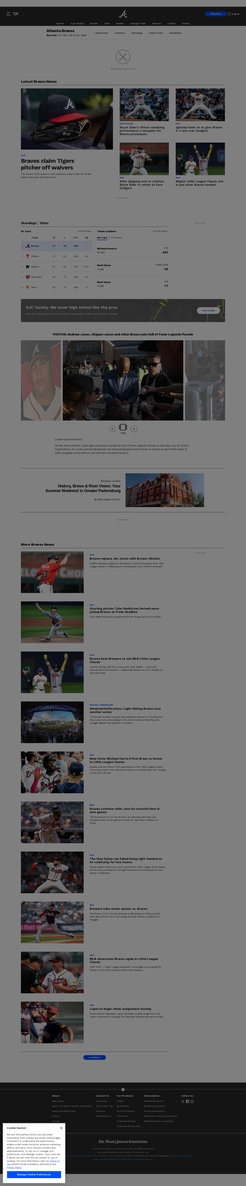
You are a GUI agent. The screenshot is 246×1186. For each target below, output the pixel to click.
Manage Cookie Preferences (34, 1174)
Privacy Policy (14, 1167)
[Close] (61, 1128)
